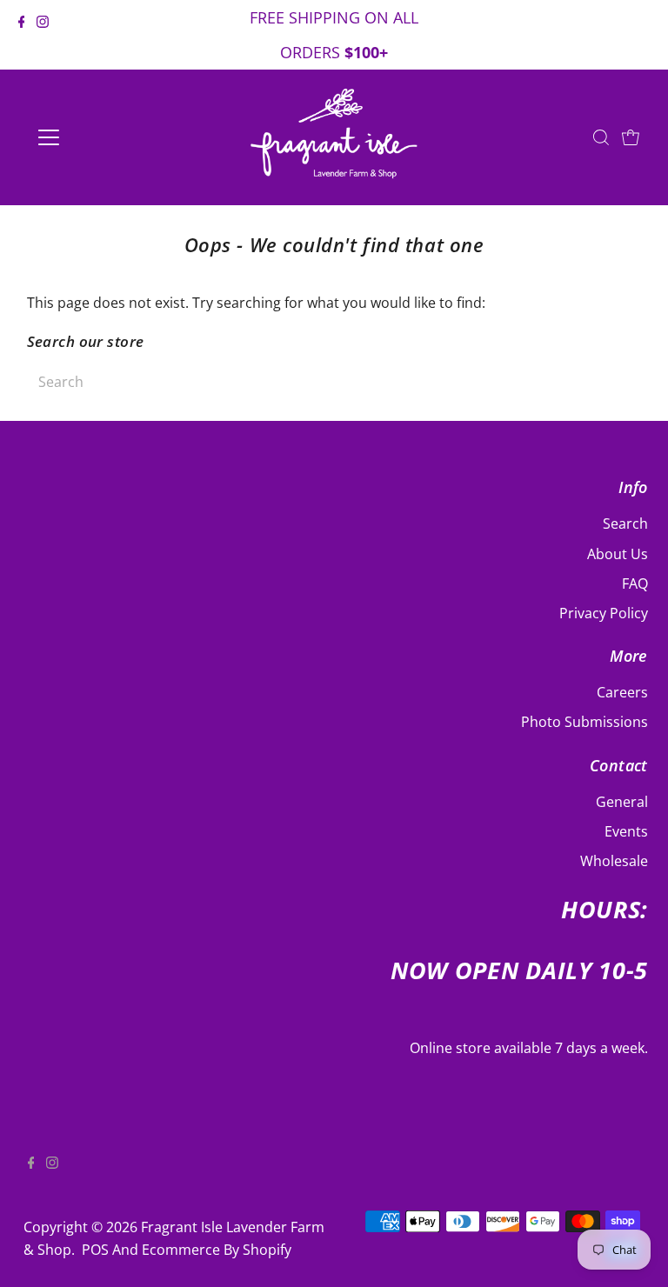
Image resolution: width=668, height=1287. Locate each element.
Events (626, 831)
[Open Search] (601, 137)
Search (625, 523)
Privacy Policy (603, 613)
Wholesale (614, 860)
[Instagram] (42, 36)
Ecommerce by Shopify (216, 1249)
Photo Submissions (584, 721)
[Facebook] (22, 36)
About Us (617, 553)
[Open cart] (630, 137)
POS (95, 1249)
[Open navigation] (99, 137)
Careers (622, 692)
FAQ (635, 583)
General (622, 801)
